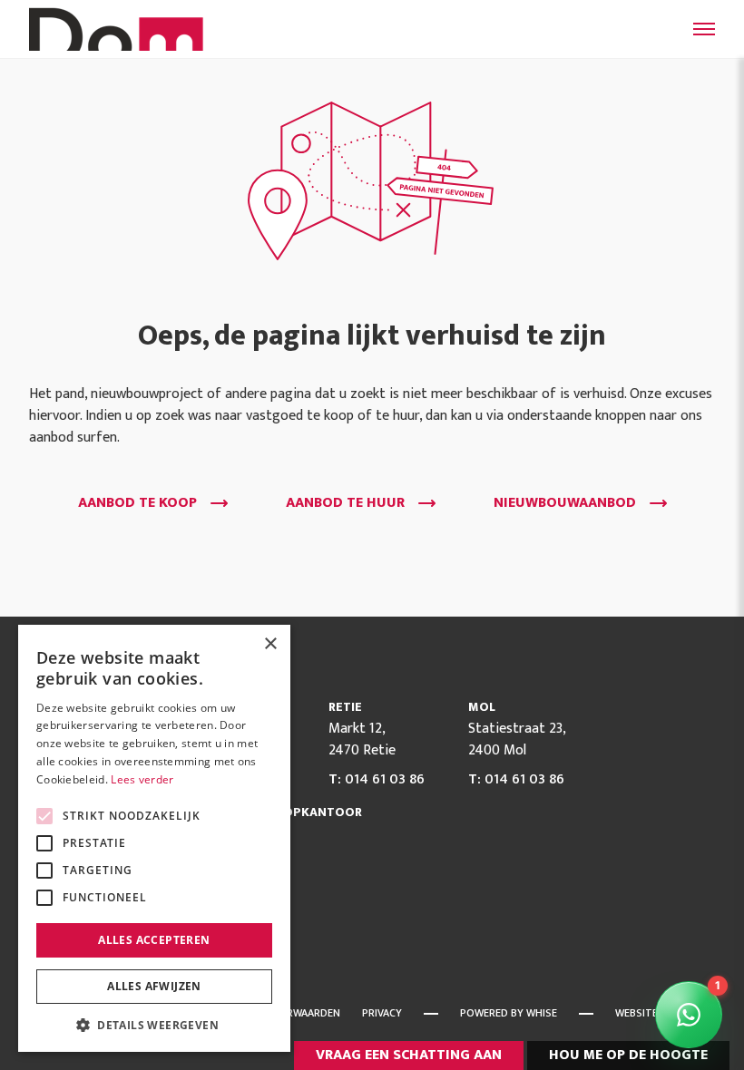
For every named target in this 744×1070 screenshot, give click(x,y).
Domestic (119, 29)
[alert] (154, 838)
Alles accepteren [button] (154, 940)
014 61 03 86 (385, 779)
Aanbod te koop (137, 503)
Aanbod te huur (345, 503)
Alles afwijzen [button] (154, 986)
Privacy (382, 1013)
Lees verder (142, 779)
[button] (154, 1025)
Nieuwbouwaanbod (565, 503)
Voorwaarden (302, 1013)
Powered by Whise (508, 1013)
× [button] (270, 644)
